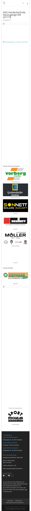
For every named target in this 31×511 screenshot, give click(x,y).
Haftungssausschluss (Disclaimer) (15, 502)
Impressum (10, 500)
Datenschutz (18, 500)
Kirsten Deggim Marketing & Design (15, 509)
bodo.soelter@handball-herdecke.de (12, 468)
